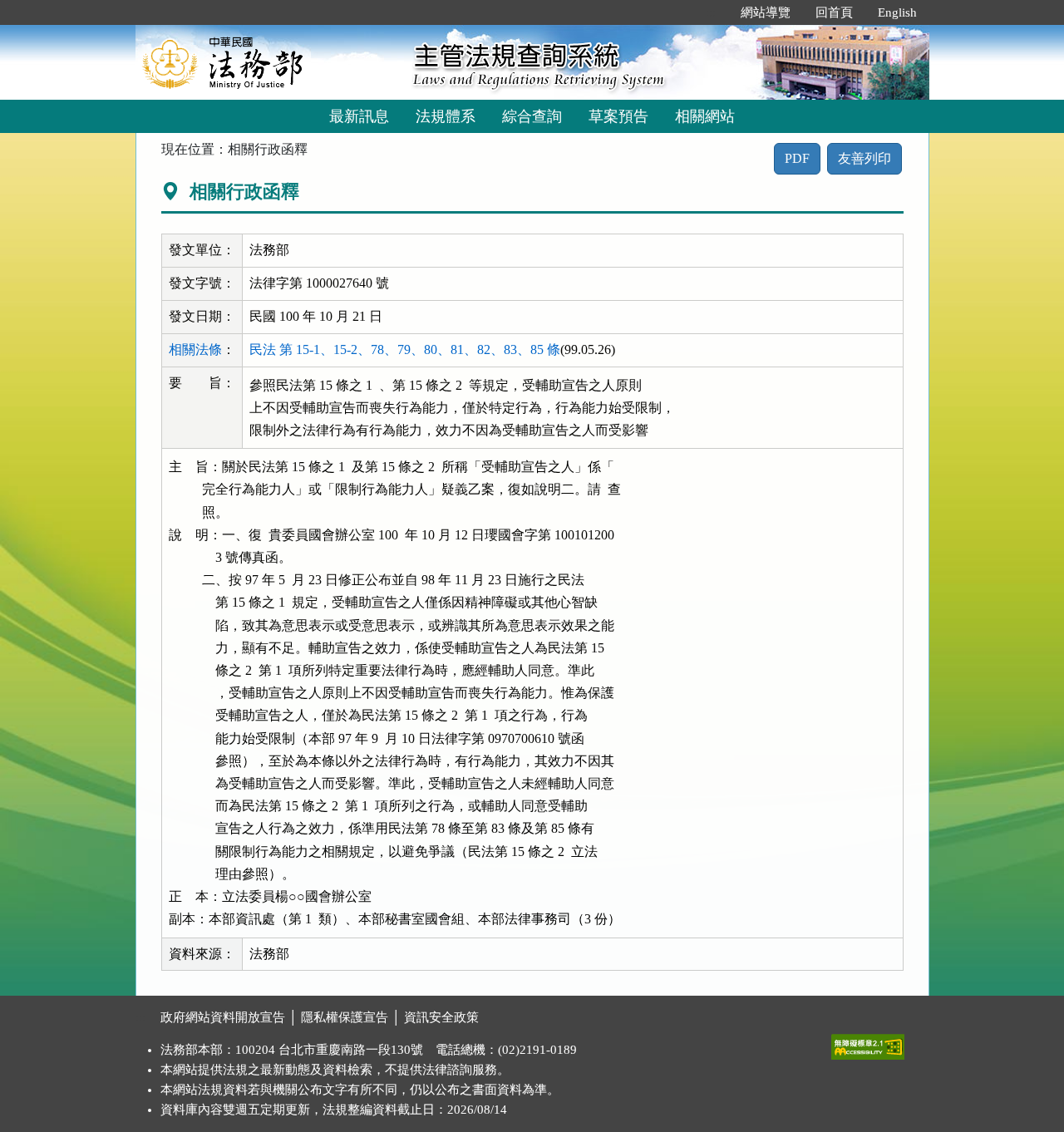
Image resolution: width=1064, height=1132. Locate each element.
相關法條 (195, 349)
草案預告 (618, 116)
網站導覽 (766, 12)
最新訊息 (359, 116)
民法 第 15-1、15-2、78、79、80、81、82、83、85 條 (404, 349)
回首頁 (834, 12)
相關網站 (705, 116)
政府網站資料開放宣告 (222, 1017)
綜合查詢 (532, 116)
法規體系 (445, 116)
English (897, 12)
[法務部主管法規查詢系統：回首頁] (268, 62)
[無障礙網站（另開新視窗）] (867, 1043)
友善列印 (864, 158)
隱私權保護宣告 (344, 1017)
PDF (797, 158)
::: (711, 12)
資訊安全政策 (441, 1017)
